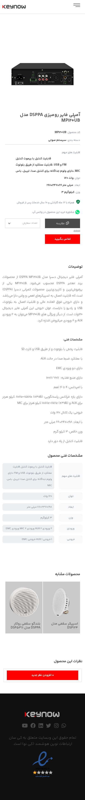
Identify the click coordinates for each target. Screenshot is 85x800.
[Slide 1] (46, 103)
